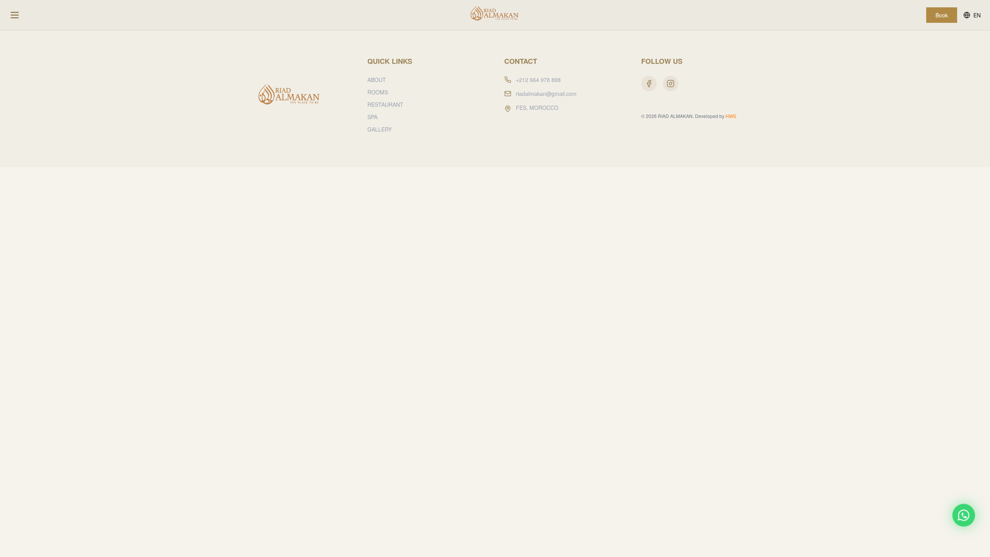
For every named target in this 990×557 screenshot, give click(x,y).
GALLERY (379, 129)
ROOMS (377, 92)
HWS (730, 116)
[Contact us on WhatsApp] (963, 515)
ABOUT (376, 80)
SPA (372, 117)
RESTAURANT (385, 104)
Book (941, 15)
